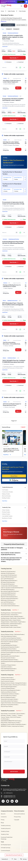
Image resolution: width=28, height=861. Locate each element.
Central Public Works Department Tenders (10, 650)
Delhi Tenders (13, 618)
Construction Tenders (7, 492)
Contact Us (3, 816)
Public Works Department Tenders (8, 636)
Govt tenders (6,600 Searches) (8, 603)
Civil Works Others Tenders (7, 677)
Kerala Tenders (14, 614)
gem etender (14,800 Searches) (8, 594)
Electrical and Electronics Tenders (8, 695)
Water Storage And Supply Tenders (8, 686)
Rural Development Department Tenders (10, 647)
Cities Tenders (22, 11)
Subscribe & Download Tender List (14, 855)
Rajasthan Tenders (18, 616)
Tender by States (5, 831)
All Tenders (3, 715)
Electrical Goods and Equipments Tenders (10, 690)
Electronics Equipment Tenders (8, 697)
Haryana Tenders (16, 620)
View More (14, 610)
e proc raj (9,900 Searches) (7, 602)
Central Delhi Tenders (7, 516)
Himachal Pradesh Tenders (7, 627)
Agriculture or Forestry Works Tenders (9, 704)
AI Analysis (8, 62)
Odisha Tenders (13, 621)
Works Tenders (4, 713)
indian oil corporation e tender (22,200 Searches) (12, 587)
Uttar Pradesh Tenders (16, 612)
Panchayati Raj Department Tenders (9, 645)
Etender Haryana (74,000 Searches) (9, 580)
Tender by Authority (6, 825)
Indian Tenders (11, 11)
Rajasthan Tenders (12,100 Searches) (9, 596)
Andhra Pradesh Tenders (15, 623)
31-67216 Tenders (5, 719)
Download (20, 62)
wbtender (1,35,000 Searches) (8, 573)
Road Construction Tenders (7, 681)
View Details (14, 58)
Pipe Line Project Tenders (6, 706)
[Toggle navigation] (25, 6)
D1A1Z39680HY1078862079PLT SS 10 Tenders (11, 720)
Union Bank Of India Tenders (9, 177)
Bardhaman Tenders (7, 518)
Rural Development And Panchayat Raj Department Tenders (12, 662)
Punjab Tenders (21, 621)
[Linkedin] (12, 801)
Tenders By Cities (6, 507)
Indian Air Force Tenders (6, 666)
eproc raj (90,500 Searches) (7, 578)
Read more (3, 21)
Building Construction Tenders (8, 683)
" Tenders (14, 715)
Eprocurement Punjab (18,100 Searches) (10, 591)
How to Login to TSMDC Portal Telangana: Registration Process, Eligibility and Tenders (11, 450)
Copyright (16, 819)
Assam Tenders (17, 627)
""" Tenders (19, 715)
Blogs (2, 822)
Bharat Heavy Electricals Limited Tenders (10, 656)
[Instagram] (7, 801)
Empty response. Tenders (14, 722)
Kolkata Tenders (6, 514)
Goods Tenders (12, 713)
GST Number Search (6, 844)
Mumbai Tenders (6, 512)
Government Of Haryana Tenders (8, 665)
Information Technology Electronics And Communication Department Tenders (13, 653)
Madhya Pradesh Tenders (6, 620)
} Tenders (9, 715)
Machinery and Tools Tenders (19, 684)
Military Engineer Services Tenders (8, 648)
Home (2, 11)
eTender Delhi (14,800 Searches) (8, 593)
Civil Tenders (5, 489)
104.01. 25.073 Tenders (15, 717)
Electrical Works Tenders (6, 684)
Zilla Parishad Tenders (19, 634)
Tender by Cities (5, 834)
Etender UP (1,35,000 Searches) (8, 571)
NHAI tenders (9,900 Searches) (8, 600)
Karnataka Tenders (5, 623)
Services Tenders (20, 713)
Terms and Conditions (19, 813)
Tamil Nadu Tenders (5, 618)
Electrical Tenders (6, 496)
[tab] (8, 25)
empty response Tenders (17, 726)
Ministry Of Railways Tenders (7, 634)
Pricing (2, 819)
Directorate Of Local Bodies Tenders (9, 641)
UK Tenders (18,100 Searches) (7, 589)
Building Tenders (6, 498)
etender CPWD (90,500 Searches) (8, 576)
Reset (3, 29)
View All (23, 427)
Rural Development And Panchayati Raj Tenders (11, 639)
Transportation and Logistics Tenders (9, 699)
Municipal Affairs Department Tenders (9, 659)
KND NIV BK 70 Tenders (6, 726)
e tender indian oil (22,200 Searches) (9, 585)
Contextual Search (5, 850)
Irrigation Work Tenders (6, 702)
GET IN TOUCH (14, 771)
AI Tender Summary (5, 847)
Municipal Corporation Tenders (8, 657)
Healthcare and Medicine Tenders (8, 692)
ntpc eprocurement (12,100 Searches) (9, 598)
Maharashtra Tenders (5, 614)
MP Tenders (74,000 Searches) (8, 582)
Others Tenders (6, 510)
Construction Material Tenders (8, 688)
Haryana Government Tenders (7, 670)
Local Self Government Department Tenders (11, 638)
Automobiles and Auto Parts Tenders (9, 701)
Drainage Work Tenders (21, 683)
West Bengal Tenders (6, 612)
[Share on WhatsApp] (20, 67)
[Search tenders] (21, 6)
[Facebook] (3, 801)
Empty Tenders (4, 722)
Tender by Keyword (5, 828)
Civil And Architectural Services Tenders (10, 693)
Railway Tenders (6, 494)
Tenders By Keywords (7, 487)
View (18, 88)
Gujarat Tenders (13, 625)
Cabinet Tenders (6, 189)
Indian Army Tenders (5, 643)
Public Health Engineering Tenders (8, 668)
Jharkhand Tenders (5, 625)
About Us (3, 813)
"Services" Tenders (5, 717)
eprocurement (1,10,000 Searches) (8, 575)
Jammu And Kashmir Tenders (7, 616)
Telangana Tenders (5, 621)
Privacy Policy (17, 816)
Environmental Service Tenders (19, 702)
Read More (6, 454)
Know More (14, 476)
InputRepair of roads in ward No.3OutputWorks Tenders (13, 724)
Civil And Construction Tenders (8, 679)
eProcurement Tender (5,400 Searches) (10, 605)
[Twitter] (16, 801)
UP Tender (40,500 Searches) (7, 584)
